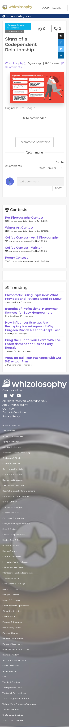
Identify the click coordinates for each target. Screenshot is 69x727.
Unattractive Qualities (12, 715)
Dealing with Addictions (13, 485)
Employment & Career (12, 507)
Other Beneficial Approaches (15, 605)
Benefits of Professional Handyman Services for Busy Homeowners (32, 310)
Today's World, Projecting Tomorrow (19, 704)
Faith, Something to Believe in (16, 523)
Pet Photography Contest (24, 217)
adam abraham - (13, 302)
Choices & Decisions (11, 463)
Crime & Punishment (12, 474)
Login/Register (52, 7)
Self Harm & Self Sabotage (14, 660)
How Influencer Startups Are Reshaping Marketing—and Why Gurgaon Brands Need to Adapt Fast (32, 326)
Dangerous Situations (12, 480)
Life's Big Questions (11, 578)
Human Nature (9, 551)
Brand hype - (11, 333)
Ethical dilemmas (10, 512)
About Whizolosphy (15, 404)
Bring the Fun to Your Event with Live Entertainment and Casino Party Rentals (33, 343)
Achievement (8, 430)
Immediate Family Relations (15, 562)
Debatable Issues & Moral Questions (18, 491)
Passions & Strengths (12, 622)
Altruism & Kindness (11, 447)
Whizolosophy (14, 63)
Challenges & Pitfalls (11, 458)
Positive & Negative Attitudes (15, 649)
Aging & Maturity (10, 441)
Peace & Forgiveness (11, 627)
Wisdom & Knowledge (12, 720)
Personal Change (10, 633)
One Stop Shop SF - (14, 316)
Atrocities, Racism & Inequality (16, 452)
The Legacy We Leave (12, 687)
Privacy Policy (11, 416)
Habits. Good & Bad (11, 540)
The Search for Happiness (14, 693)
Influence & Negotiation (13, 567)
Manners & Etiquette (11, 589)
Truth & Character (10, 709)
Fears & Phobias (9, 529)
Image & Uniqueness (11, 556)
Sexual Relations (9, 671)
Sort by (60, 162)
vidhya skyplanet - (13, 365)
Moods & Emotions (11, 600)
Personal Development (13, 638)
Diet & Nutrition (9, 502)
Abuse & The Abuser (11, 425)
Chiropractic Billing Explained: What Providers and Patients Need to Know (33, 297)
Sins (4, 676)
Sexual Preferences (10, 665)
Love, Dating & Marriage (13, 584)
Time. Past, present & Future (15, 698)
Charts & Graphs (14, 31)
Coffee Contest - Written (23, 247)
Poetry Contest (16, 257)
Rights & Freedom (10, 655)
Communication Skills (12, 469)
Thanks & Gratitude (11, 682)
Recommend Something (34, 142)
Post (58, 188)
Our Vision (9, 408)
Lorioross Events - (13, 351)
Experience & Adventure (13, 518)
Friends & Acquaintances (13, 534)
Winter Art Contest (19, 227)
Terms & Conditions (14, 412)
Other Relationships (11, 611)
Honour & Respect (10, 545)
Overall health (9, 616)
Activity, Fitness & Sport (13, 436)
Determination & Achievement (16, 496)
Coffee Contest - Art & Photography (32, 237)
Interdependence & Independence (15, 26)
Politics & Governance (12, 644)
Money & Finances (10, 594)
